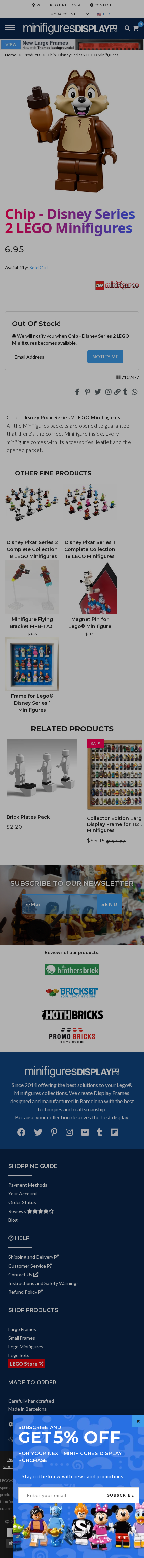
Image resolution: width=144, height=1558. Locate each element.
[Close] (138, 1421)
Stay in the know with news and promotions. (73, 1476)
